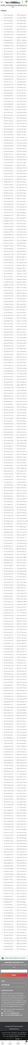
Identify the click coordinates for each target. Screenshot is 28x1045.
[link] (10, 1043)
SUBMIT (14, 975)
